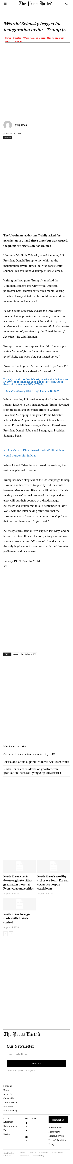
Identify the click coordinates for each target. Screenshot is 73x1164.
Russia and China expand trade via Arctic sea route (36, 762)
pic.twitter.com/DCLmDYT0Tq (27, 384)
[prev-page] (5, 933)
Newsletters (54, 1131)
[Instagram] (26, 1133)
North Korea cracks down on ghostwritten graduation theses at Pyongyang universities (32, 771)
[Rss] (26, 1140)
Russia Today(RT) (28, 654)
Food (5, 1130)
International (55, 1127)
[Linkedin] (48, 145)
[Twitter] (26, 1126)
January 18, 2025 (49, 391)
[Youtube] (26, 1136)
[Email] (64, 145)
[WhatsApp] (41, 145)
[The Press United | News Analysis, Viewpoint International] (41, 3)
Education (8, 1121)
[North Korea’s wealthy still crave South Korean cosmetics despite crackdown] (53, 866)
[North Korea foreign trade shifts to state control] (19, 904)
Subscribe (36, 1063)
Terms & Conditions (58, 1140)
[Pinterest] (56, 145)
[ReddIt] (33, 145)
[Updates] (8, 125)
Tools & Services (56, 1135)
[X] (25, 145)
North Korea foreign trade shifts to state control (16, 918)
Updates (17, 37)
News (15, 654)
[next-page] (11, 933)
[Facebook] (17, 145)
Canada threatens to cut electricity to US (29, 754)
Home (8, 37)
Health (6, 1134)
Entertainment (10, 1126)
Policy (51, 1144)
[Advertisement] (36, 81)
